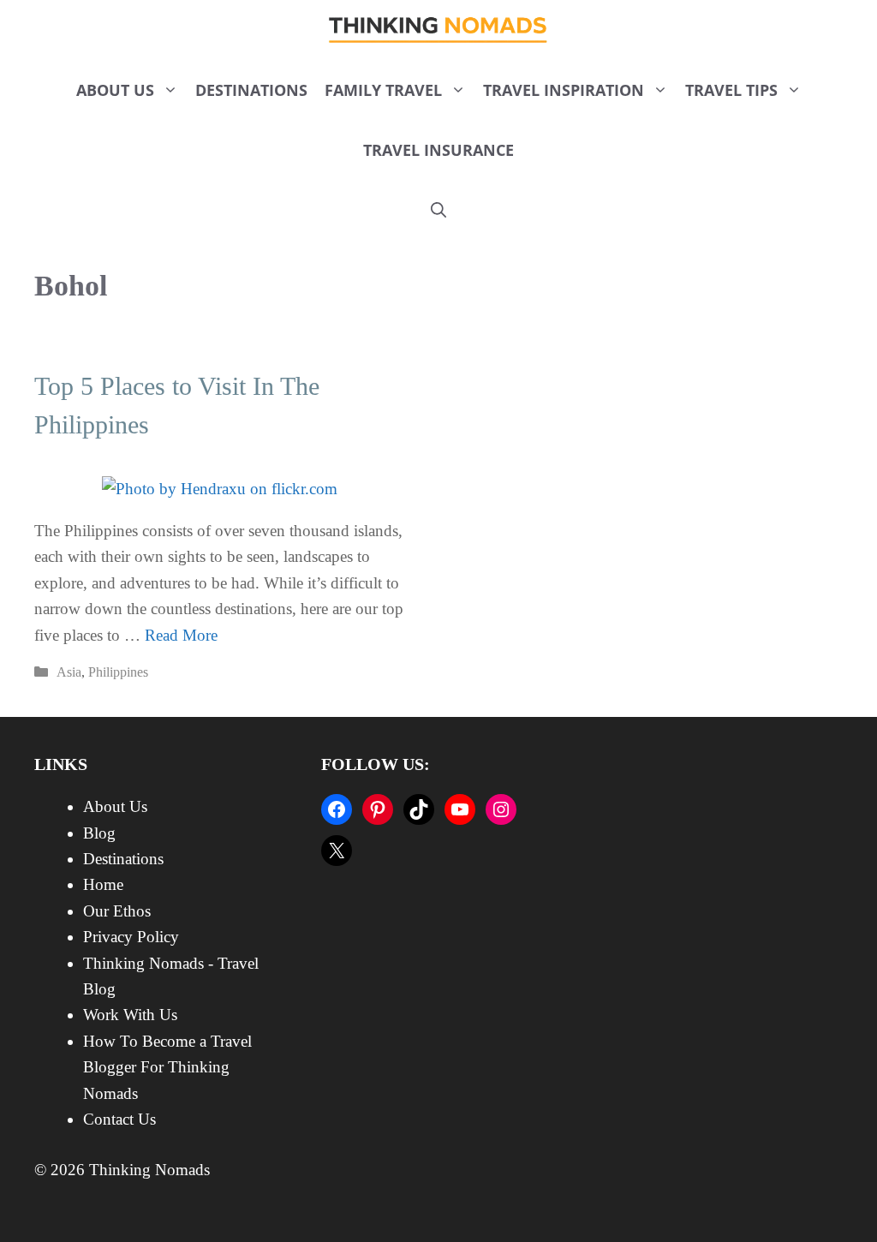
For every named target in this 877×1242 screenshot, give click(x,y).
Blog (99, 833)
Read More (181, 635)
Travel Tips (731, 90)
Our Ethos (117, 911)
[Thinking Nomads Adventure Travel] (439, 30)
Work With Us (130, 1015)
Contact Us (119, 1119)
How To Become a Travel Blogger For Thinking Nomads (167, 1067)
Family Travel (383, 90)
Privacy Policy (131, 937)
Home (103, 884)
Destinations (251, 90)
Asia (69, 672)
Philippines (118, 672)
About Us (115, 90)
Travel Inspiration (563, 90)
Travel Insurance (438, 150)
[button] (438, 210)
